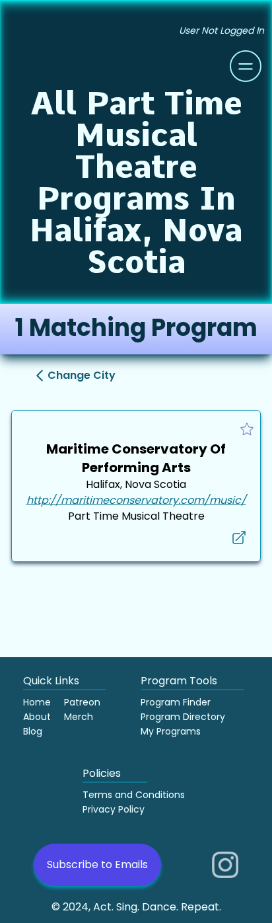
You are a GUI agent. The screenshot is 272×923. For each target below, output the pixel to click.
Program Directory (183, 716)
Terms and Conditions (134, 794)
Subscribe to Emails (97, 864)
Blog (32, 731)
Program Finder (176, 702)
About (37, 716)
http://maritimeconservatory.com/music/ (136, 500)
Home (37, 702)
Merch (78, 716)
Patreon (82, 702)
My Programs (171, 731)
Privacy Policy (114, 809)
